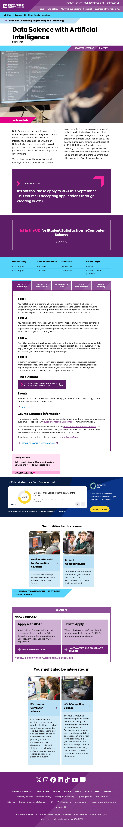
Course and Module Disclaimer (57, 422)
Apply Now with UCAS (33, 650)
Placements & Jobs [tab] (61, 286)
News (97, 791)
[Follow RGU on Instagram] (45, 781)
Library (56, 791)
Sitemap (11, 802)
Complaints (80, 802)
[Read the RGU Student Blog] (83, 781)
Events (88, 791)
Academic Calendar (21, 791)
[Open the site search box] (119, 9)
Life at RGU (53, 9)
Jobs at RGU (102, 797)
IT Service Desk (42, 791)
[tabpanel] (61, 370)
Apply (104, 48)
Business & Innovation (105, 9)
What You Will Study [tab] (22, 286)
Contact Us (113, 3)
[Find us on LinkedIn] (60, 781)
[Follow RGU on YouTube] (74, 781)
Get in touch (24, 472)
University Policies (24, 797)
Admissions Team (70, 437)
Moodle (67, 791)
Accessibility (62, 807)
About (70, 3)
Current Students (94, 3)
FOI (51, 802)
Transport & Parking (64, 797)
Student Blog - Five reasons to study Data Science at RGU (41, 385)
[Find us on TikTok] (67, 781)
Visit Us (26, 408)
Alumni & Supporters (71, 9)
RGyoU (78, 791)
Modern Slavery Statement (103, 802)
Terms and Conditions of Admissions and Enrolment (44, 658)
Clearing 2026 (31, 183)
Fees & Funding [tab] (101, 286)
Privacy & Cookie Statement (32, 802)
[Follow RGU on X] (39, 781)
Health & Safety (43, 797)
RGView (107, 791)
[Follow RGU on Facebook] (53, 781)
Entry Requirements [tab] (81, 286)
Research (87, 9)
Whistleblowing (64, 802)
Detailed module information (38, 443)
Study (42, 9)
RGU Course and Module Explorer (79, 427)
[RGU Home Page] (5, 15)
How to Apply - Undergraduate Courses (86, 649)
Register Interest (84, 48)
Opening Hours (85, 797)
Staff (79, 3)
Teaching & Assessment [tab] (41, 286)
